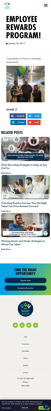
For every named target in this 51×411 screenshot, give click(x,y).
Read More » (6, 173)
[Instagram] (35, 325)
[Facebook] (15, 325)
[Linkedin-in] (22, 325)
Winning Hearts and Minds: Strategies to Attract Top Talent (23, 242)
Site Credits (25, 386)
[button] (46, 5)
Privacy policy (6, 408)
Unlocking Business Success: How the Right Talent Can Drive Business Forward (24, 204)
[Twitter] (29, 325)
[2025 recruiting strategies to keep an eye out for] (25, 149)
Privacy (25, 382)
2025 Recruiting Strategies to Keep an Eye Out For (24, 166)
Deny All (25, 408)
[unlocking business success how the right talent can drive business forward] (25, 187)
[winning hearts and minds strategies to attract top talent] (25, 225)
